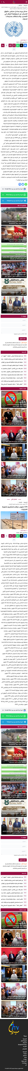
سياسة (25, 1053)
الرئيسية (25, 5)
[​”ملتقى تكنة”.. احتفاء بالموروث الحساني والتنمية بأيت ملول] (14, 287)
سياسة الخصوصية (22, 1044)
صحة (25, 1057)
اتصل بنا (25, 1046)
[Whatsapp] (25, 184)
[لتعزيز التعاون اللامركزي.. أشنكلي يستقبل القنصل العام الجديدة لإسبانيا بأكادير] (14, 304)
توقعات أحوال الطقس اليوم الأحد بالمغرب (12, 365)
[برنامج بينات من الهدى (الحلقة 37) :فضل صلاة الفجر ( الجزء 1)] (14, 452)
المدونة (25, 1042)
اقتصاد (20, 502)
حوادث (25, 1059)
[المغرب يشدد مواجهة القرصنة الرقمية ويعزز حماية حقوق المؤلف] (14, 399)
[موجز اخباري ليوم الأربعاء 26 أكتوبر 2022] (14, 488)
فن (26, 1065)
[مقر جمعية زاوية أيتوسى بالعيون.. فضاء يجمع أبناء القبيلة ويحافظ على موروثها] (14, 251)
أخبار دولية (24, 1061)
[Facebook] (19, 184)
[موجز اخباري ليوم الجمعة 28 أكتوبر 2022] (14, 434)
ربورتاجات (24, 1063)
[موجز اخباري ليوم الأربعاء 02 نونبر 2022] (14, 417)
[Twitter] (22, 184)
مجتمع (20, 5)
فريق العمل (24, 1041)
